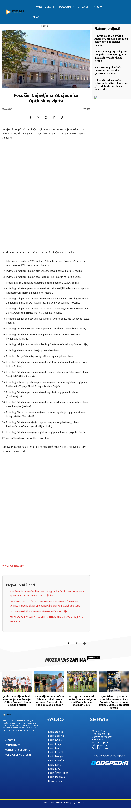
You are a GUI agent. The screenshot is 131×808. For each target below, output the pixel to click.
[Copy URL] (61, 117)
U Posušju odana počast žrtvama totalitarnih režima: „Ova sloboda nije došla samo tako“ (111, 85)
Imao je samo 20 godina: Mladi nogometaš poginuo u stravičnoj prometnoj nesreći (111, 40)
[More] (84, 643)
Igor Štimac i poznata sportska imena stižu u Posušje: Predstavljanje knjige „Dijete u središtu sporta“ (114, 702)
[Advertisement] (46, 195)
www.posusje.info (13, 565)
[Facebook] (30, 117)
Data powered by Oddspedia (109, 755)
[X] (38, 117)
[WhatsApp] (46, 117)
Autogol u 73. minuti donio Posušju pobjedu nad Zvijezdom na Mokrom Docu (82, 700)
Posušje (45, 26)
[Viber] (53, 117)
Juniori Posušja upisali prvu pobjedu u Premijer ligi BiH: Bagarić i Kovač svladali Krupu (110, 56)
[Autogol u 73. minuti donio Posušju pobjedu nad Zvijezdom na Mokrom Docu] (82, 681)
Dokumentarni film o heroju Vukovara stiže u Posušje (38, 611)
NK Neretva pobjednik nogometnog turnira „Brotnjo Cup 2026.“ (107, 70)
